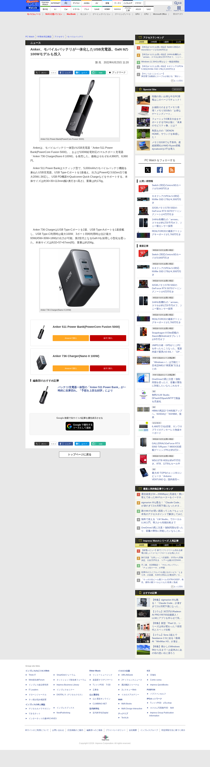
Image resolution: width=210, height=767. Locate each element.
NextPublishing (63, 713)
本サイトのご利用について (37, 730)
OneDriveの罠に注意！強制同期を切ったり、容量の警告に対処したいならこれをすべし (162, 530)
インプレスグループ (149, 730)
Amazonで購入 (71, 338)
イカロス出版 (124, 671)
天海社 (153, 675)
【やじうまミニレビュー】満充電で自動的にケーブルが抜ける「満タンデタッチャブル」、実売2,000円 (162, 76)
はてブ (84, 73)
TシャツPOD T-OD (102, 685)
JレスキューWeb (128, 690)
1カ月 (178, 42)
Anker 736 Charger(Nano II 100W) (76, 356)
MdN (120, 699)
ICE (148, 671)
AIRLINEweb (127, 675)
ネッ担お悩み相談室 (37, 699)
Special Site (149, 89)
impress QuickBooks (159, 685)
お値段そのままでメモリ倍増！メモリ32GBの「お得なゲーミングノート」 (166, 110)
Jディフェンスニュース (131, 680)
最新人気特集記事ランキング (158, 488)
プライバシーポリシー (116, 730)
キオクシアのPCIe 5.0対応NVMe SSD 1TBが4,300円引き (166, 199)
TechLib (124, 718)
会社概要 (133, 730)
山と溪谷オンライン (101, 699)
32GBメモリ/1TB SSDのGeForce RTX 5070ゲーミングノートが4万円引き (166, 211)
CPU (146, 14)
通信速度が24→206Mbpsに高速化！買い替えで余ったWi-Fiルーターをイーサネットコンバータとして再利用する (162, 497)
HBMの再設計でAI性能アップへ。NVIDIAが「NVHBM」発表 (167, 414)
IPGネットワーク (154, 699)
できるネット (35, 713)
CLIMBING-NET (100, 704)
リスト (53, 73)
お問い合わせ (58, 730)
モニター (84, 14)
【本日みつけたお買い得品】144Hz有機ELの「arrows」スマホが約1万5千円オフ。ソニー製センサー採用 (162, 57)
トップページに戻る (79, 454)
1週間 (166, 42)
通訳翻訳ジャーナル (130, 685)
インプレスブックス (65, 708)
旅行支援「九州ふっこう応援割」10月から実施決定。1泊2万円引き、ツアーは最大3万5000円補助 (162, 560)
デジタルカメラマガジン (39, 708)
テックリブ (123, 713)
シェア (68, 73)
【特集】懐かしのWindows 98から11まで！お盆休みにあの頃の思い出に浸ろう (167, 649)
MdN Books (126, 704)
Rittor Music (95, 671)
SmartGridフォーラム (66, 675)
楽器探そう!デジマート (103, 680)
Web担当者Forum (36, 680)
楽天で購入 (108, 338)
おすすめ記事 (150, 593)
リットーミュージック (102, 675)
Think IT (32, 675)
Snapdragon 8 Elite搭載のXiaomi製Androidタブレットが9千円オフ (166, 336)
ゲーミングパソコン (101, 14)
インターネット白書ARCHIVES (43, 718)
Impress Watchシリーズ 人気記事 (161, 540)
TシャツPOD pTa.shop (161, 703)
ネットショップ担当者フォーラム (71, 680)
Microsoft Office (160, 14)
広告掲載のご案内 (75, 730)
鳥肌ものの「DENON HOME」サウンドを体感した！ (165, 133)
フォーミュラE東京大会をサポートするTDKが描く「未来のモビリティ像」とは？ (167, 122)
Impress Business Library (68, 685)
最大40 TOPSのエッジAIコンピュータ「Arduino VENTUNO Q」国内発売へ (167, 476)
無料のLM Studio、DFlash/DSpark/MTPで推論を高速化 (166, 398)
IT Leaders (33, 690)
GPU (137, 14)
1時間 (141, 42)
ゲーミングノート (123, 14)
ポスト (44, 73)
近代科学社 (94, 708)
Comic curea (155, 680)
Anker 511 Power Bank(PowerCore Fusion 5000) (86, 326)
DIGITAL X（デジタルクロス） (70, 694)
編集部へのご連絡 (94, 730)
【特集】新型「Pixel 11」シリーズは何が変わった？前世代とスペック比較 (167, 626)
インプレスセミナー (65, 690)
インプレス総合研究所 (38, 685)
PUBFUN (151, 690)
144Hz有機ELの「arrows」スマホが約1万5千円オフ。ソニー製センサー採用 (167, 222)
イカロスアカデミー (130, 694)
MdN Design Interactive (131, 708)
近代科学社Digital (100, 713)
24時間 (154, 42)
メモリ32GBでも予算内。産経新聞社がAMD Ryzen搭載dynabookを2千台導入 (166, 145)
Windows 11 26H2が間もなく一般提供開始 (160, 62)
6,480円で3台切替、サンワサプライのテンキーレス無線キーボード (167, 429)
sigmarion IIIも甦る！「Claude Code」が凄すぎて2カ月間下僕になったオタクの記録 (161, 505)
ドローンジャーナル (37, 694)
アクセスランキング (153, 37)
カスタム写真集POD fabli (162, 708)
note (100, 73)
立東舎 (96, 690)
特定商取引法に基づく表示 (173, 730)
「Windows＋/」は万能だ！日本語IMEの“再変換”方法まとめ (166, 365)
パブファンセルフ (158, 694)
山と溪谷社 (94, 694)
